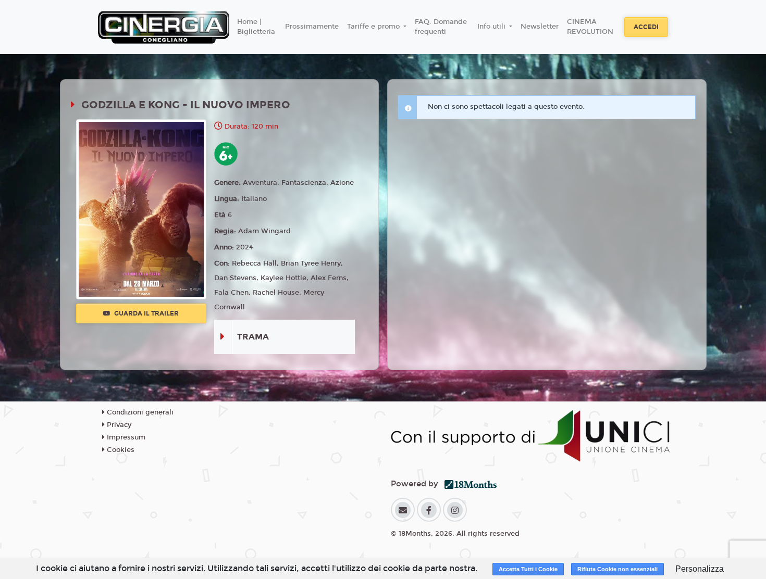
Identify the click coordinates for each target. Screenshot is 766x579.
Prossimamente (312, 26)
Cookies (119, 450)
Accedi (646, 27)
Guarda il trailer (146, 313)
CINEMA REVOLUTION (590, 27)
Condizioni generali (139, 412)
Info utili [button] (492, 26)
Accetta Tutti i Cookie (528, 569)
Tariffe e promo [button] (374, 26)
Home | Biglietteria (256, 27)
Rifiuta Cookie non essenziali (617, 569)
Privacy (118, 425)
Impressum (125, 437)
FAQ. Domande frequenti (441, 27)
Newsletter (540, 26)
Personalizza (699, 568)
